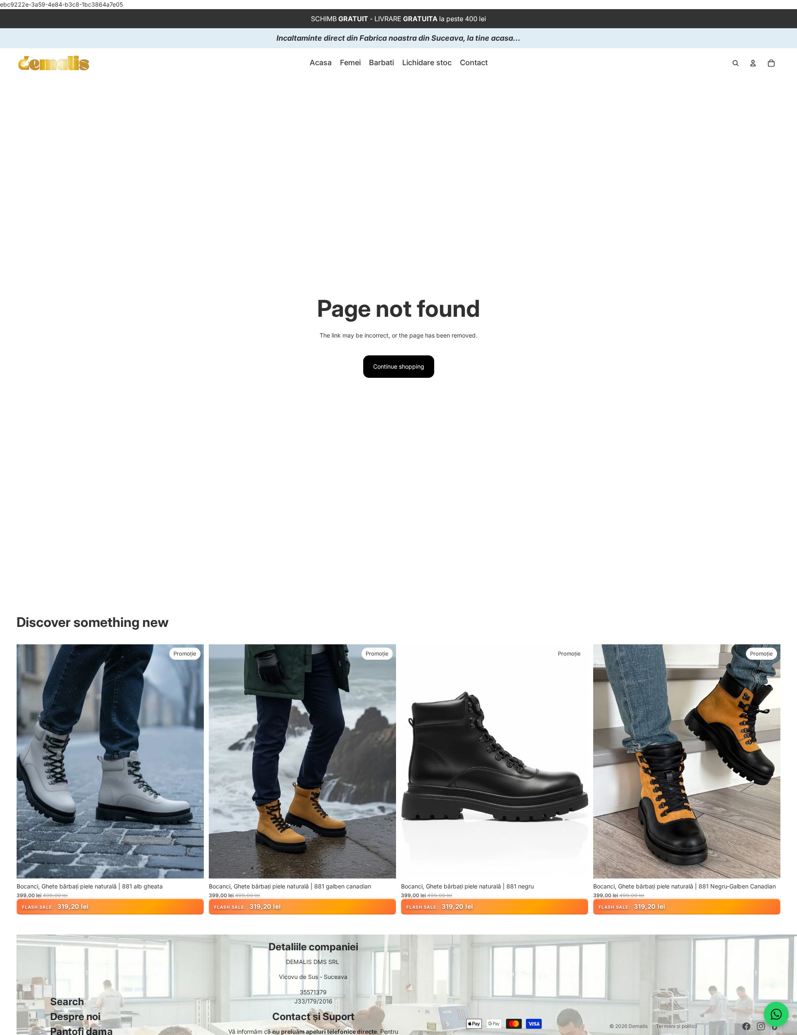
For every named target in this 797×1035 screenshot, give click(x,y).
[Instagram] (761, 1026)
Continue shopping (398, 366)
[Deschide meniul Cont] (753, 63)
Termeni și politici (676, 1026)
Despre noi (75, 1017)
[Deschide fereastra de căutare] (735, 63)
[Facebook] (746, 1026)
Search (67, 1002)
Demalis (638, 1026)
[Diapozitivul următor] (191, 761)
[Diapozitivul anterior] (29, 761)
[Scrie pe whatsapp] (776, 1014)
